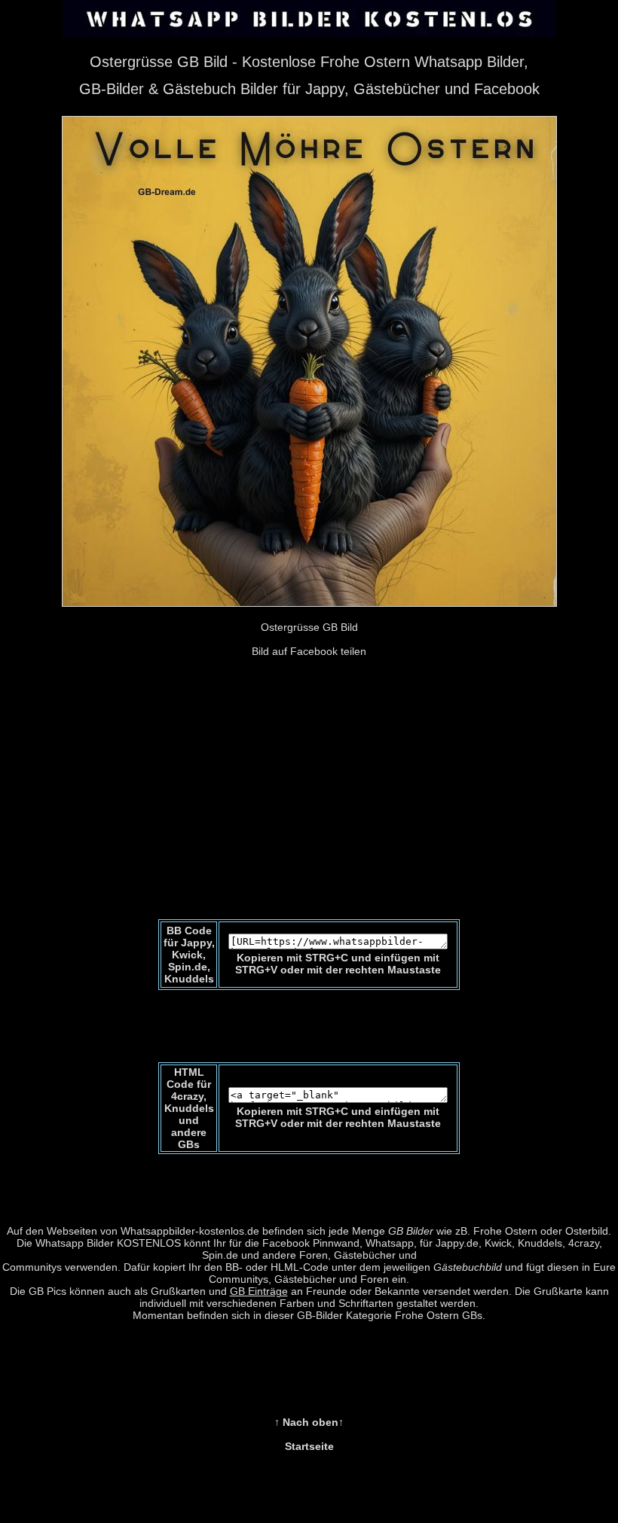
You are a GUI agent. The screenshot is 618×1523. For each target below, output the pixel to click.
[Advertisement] (309, 806)
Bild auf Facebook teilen (309, 651)
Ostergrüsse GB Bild (309, 627)
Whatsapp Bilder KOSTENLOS (108, 1243)
